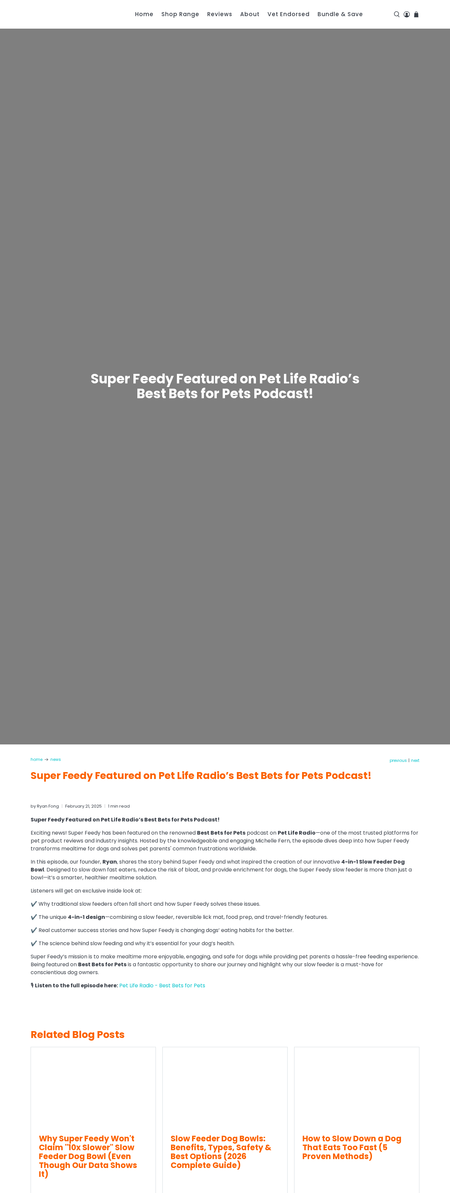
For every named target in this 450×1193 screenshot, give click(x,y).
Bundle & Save (340, 14)
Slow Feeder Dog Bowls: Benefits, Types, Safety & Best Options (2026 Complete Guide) (221, 1152)
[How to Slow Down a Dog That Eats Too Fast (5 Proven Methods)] (357, 1086)
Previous (398, 761)
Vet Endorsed (288, 14)
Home (144, 14)
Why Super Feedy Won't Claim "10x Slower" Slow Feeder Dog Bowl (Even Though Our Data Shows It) (88, 1156)
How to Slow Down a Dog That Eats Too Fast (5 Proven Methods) (352, 1147)
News (55, 760)
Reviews (219, 14)
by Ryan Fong (45, 806)
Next (415, 761)
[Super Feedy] (68, 14)
